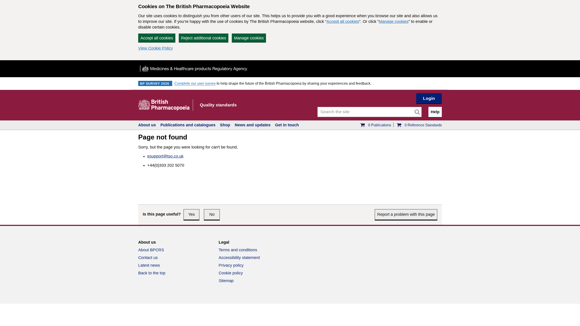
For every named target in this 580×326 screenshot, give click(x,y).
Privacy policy (231, 265)
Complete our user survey (195, 83)
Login (429, 98)
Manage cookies (393, 21)
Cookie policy (231, 273)
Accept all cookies (342, 21)
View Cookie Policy (155, 48)
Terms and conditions (238, 250)
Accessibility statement (239, 257)
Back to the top (151, 273)
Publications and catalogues (187, 125)
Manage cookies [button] (249, 38)
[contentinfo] (290, 264)
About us (147, 125)
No (212, 214)
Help (435, 112)
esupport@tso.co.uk (165, 156)
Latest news (149, 265)
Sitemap (226, 280)
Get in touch (287, 125)
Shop (225, 125)
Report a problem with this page (406, 214)
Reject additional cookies (203, 38)
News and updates (253, 125)
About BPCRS (151, 250)
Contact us (148, 257)
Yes (191, 214)
